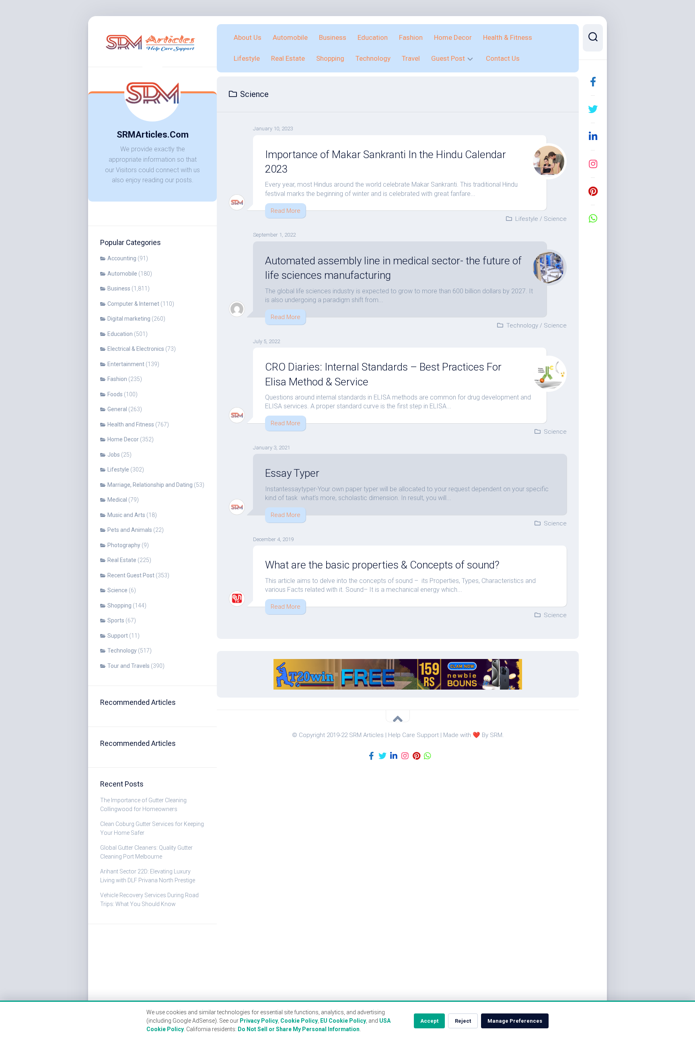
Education (120, 334)
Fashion (117, 379)
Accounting (121, 258)
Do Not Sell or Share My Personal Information (299, 1029)
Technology (122, 650)
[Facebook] (593, 82)
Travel (411, 58)
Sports (115, 620)
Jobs (113, 454)
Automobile (122, 273)
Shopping (119, 605)
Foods (115, 394)
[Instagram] (593, 164)
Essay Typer (292, 473)
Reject (463, 1021)
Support (117, 635)
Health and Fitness (130, 424)
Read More (285, 210)
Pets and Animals (129, 530)
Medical (117, 499)
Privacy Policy (259, 1020)
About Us (247, 37)
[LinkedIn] (593, 136)
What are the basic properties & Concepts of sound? (382, 565)
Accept (429, 1021)
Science (117, 590)
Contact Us (503, 58)
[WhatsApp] (593, 218)
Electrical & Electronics (135, 349)
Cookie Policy (299, 1020)
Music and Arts (126, 515)
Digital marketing (128, 318)
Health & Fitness (507, 37)
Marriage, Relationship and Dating (150, 485)
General (117, 409)
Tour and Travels (128, 666)
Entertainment (125, 364)
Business (118, 288)
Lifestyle (118, 469)
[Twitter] (593, 109)
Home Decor (123, 439)
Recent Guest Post (130, 575)
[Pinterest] (593, 191)
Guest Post (448, 58)
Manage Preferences (514, 1021)
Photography (123, 545)
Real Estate (121, 560)
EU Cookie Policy (343, 1020)
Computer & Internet (133, 304)
